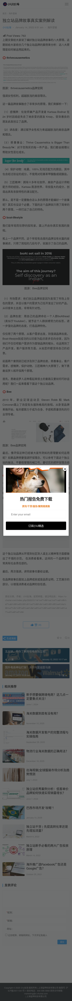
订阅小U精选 (36, 526)
